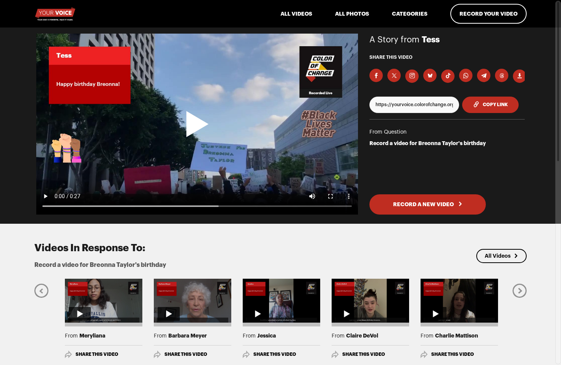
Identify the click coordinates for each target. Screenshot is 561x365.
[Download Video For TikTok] (448, 76)
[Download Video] (519, 76)
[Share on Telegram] (483, 75)
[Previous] (41, 290)
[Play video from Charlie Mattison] (459, 300)
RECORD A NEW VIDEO (424, 204)
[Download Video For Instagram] (412, 76)
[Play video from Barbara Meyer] (192, 300)
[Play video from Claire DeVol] (370, 300)
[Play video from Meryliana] (103, 300)
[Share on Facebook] (376, 75)
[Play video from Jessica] (281, 300)
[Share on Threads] (501, 75)
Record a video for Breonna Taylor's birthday (427, 143)
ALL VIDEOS (296, 13)
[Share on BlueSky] (430, 75)
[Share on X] (394, 75)
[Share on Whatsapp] (465, 75)
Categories (409, 13)
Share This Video (97, 354)
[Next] (520, 290)
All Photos (352, 13)
